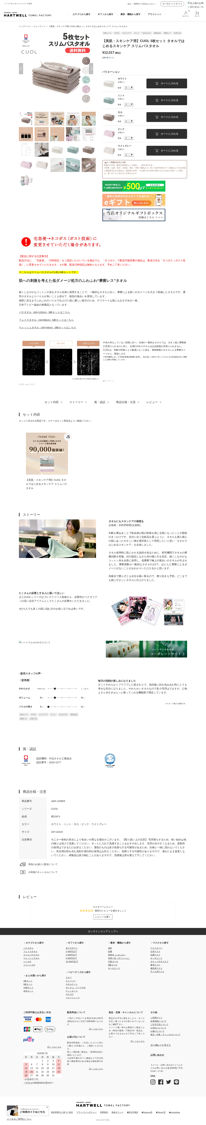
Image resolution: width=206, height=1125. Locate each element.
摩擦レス (167, 33)
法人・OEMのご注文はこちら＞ (142, 4)
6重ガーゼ (112, 965)
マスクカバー (156, 948)
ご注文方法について (159, 1024)
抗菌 (110, 951)
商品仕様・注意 (126, 402)
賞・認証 (99, 402)
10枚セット (28, 987)
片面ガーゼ (113, 961)
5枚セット (107, 33)
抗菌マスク (155, 955)
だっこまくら (72, 991)
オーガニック (114, 968)
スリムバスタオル (31, 955)
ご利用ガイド (156, 1018)
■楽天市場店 (132, 1112)
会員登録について (158, 1021)
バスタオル (28, 948)
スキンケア (126, 33)
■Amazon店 (147, 1112)
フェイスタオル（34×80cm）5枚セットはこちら (46, 320)
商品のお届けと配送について (43, 864)
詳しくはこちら (54, 1047)
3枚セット (28, 981)
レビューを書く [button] (103, 917)
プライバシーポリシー (87, 1112)
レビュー (152, 402)
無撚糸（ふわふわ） (117, 955)
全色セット (28, 991)
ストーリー (76, 402)
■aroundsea (174, 1112)
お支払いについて (158, 1028)
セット (136, 33)
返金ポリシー (118, 1112)
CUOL (116, 33)
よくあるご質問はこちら (19, 1119)
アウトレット (154, 14)
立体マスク (155, 951)
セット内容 (52, 402)
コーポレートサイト (172, 4)
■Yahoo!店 (161, 1112)
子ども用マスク (157, 972)
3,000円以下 (71, 951)
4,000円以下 (71, 955)
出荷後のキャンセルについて (43, 872)
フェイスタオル (30, 951)
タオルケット (72, 984)
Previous (21, 68)
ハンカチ (27, 961)
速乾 (110, 948)
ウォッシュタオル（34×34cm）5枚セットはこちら (47, 327)
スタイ (69, 977)
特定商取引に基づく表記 (62, 1112)
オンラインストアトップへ (103, 931)
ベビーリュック (73, 998)
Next (91, 68)
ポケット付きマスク (159, 961)
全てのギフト (72, 948)
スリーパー (71, 981)
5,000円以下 (71, 958)
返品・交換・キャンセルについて (165, 1034)
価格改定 (157, 33)
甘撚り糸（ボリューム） (119, 958)
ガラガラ (70, 994)
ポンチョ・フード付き (76, 987)
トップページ (25, 26)
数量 (119, 88)
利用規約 (104, 1112)
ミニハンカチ (29, 965)
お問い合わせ (157, 1055)
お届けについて (157, 1031)
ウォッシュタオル (31, 958)
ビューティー (40, 26)
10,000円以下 (72, 961)
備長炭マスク (156, 968)
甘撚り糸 (177, 33)
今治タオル (146, 33)
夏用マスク (155, 965)
